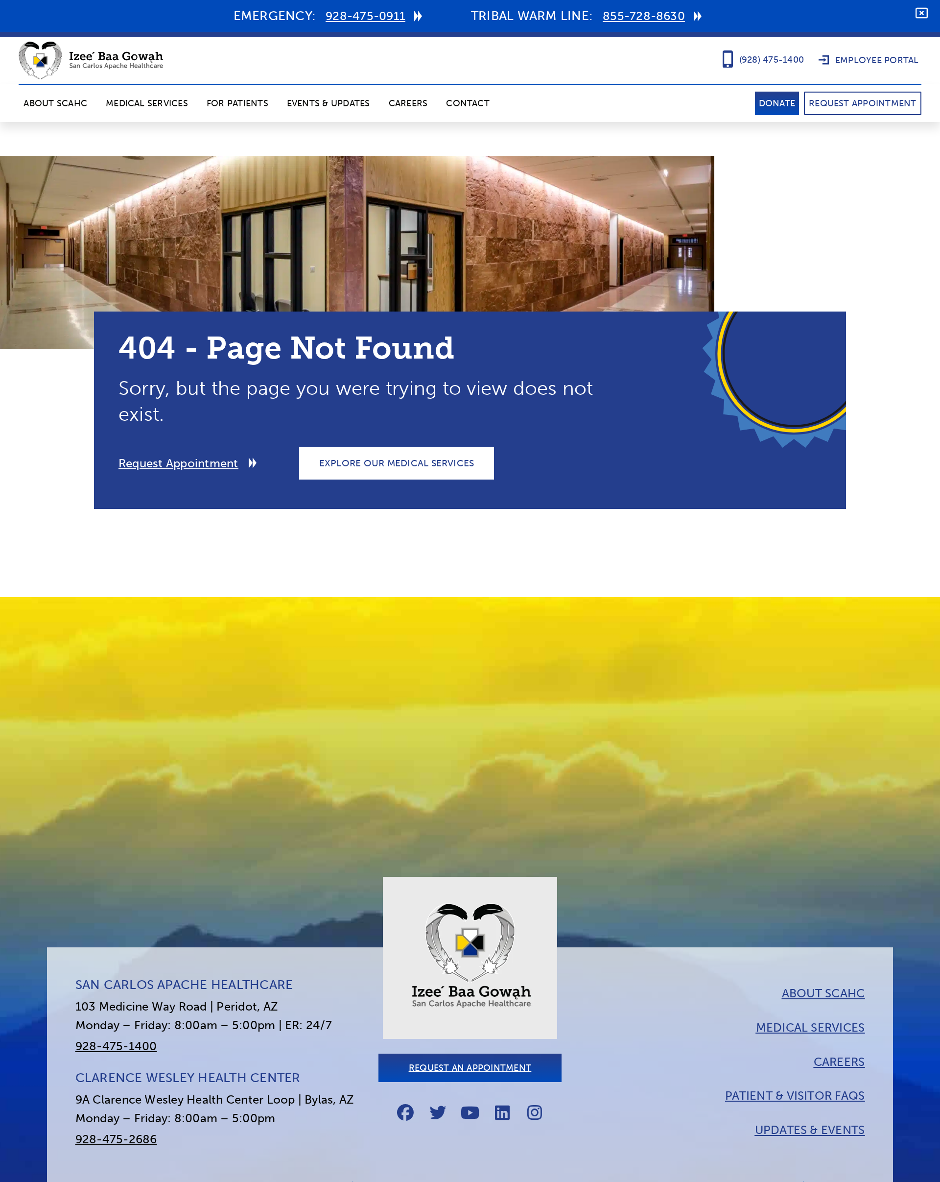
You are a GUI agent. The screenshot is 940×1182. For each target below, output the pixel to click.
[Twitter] (437, 1112)
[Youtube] (470, 1112)
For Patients (237, 103)
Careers (408, 103)
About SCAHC (55, 103)
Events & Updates (328, 103)
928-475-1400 (116, 1046)
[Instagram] (534, 1112)
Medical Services (147, 103)
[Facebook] (405, 1112)
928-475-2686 (116, 1139)
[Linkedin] (502, 1112)
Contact (468, 103)
